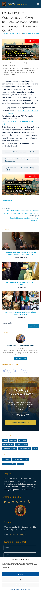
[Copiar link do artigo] (25, 371)
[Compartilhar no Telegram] (15, 371)
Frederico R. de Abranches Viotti (14, 63)
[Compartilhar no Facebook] (4, 371)
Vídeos (30, 72)
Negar (20, 579)
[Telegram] (13, 501)
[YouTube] (21, 501)
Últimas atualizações (18, 72)
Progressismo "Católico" (9, 448)
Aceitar (20, 574)
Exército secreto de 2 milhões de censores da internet (20, 283)
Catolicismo (14, 68)
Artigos (5, 68)
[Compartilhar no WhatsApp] (20, 371)
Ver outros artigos (20, 358)
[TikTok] (25, 501)
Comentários (25, 68)
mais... (24, 355)
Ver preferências (20, 585)
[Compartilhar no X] (9, 371)
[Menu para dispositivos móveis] (38, 4)
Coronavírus (9, 199)
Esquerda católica (8, 444)
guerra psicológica (19, 199)
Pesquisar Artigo (7, 323)
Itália (27, 199)
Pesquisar (33, 326)
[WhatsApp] (29, 501)
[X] (17, 501)
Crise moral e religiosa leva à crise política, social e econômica (20, 313)
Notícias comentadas (17, 70)
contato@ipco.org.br (18, 534)
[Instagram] (9, 501)
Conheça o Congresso (20, 422)
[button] (38, 559)
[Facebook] (5, 501)
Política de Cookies (14, 589)
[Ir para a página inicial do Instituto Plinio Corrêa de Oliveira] (20, 510)
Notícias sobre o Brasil (9, 464)
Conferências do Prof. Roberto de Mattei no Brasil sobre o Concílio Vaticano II (20, 254)
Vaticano (10, 200)
